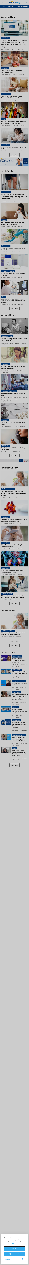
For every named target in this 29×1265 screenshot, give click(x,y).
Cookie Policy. (11, 1243)
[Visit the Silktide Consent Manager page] (23, 1259)
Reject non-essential (14, 1254)
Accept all (14, 1248)
